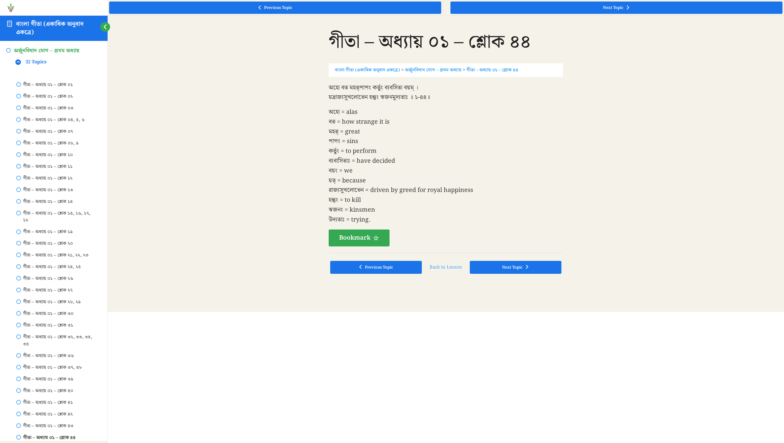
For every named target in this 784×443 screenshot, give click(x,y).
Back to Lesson (446, 353)
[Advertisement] (446, 106)
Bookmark (354, 324)
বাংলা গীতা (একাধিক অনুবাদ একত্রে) (50, 28)
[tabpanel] (446, 251)
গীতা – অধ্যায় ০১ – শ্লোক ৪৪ (492, 156)
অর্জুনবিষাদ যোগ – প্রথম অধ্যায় (433, 156)
